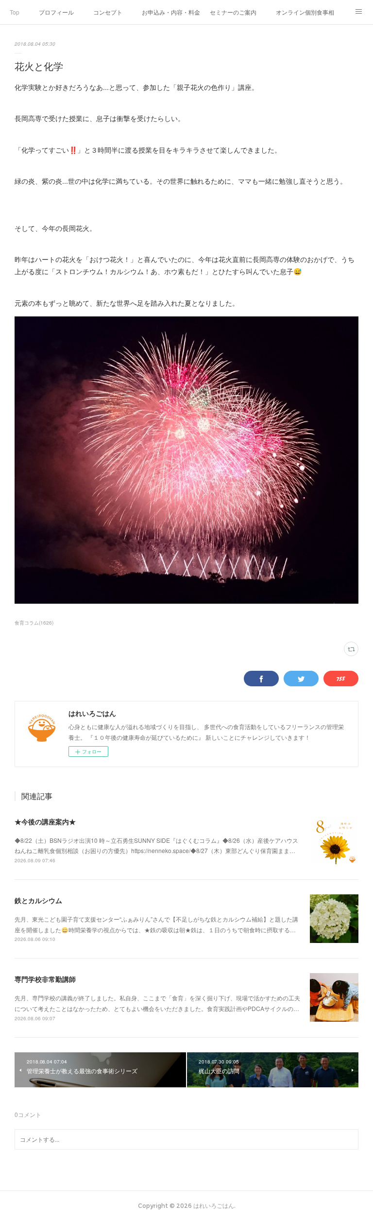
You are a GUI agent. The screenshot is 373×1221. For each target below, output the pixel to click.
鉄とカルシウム (38, 900)
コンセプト (107, 12)
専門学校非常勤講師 (45, 979)
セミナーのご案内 (233, 12)
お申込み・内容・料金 (171, 12)
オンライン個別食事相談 (305, 12)
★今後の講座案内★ (45, 821)
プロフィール (56, 12)
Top (14, 12)
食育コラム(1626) (34, 622)
